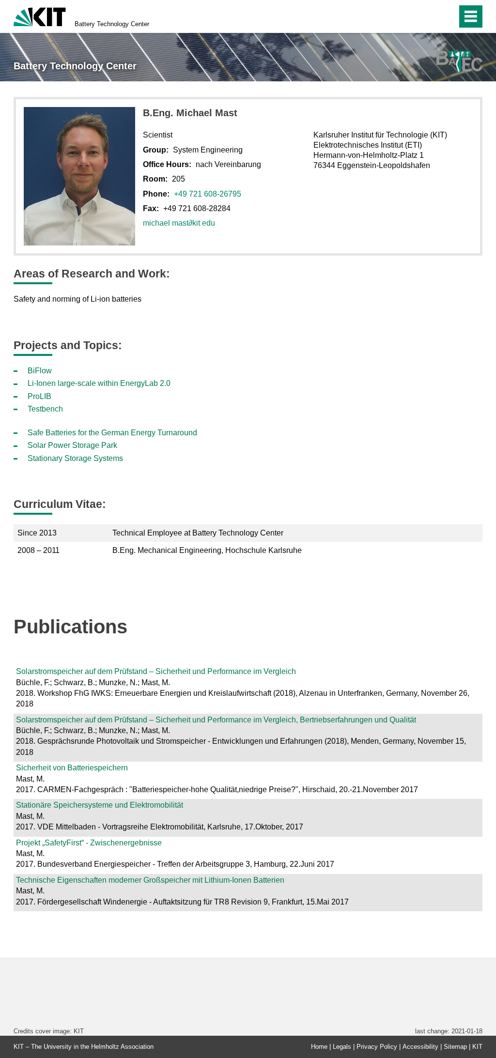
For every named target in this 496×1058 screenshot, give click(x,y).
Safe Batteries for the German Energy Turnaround (112, 433)
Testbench (45, 409)
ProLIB (39, 396)
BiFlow (40, 371)
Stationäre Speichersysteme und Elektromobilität (99, 805)
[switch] (429, 16)
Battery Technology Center (112, 24)
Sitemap (455, 1046)
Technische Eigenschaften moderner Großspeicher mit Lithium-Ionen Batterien (150, 880)
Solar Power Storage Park (72, 445)
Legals (342, 1046)
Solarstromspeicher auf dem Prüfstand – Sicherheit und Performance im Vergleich (156, 671)
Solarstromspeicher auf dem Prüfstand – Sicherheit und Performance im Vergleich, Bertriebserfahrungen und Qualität (216, 720)
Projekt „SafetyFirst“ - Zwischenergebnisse (89, 843)
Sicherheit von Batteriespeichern (72, 768)
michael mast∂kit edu (179, 223)
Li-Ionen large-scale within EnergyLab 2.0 (99, 383)
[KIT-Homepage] (40, 16)
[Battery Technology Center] (459, 61)
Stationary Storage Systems (75, 458)
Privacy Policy (376, 1046)
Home (319, 1046)
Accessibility (420, 1046)
